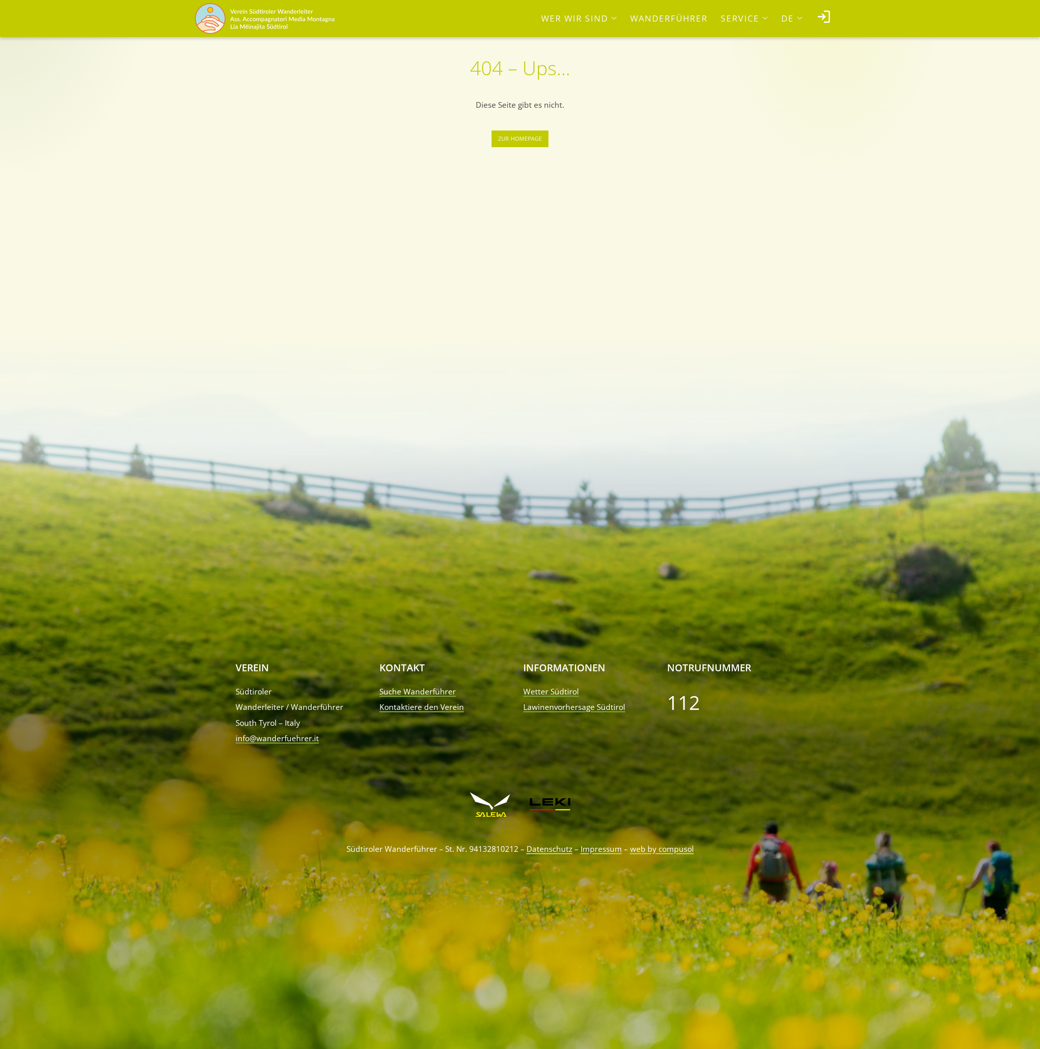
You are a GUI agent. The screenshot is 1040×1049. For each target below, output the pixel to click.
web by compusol (662, 848)
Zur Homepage (520, 138)
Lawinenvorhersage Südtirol (574, 706)
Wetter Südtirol (551, 691)
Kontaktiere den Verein (421, 706)
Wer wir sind (574, 18)
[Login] (824, 18)
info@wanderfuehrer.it (277, 738)
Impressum (601, 848)
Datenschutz (549, 848)
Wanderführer (669, 18)
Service (740, 18)
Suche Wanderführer (417, 691)
